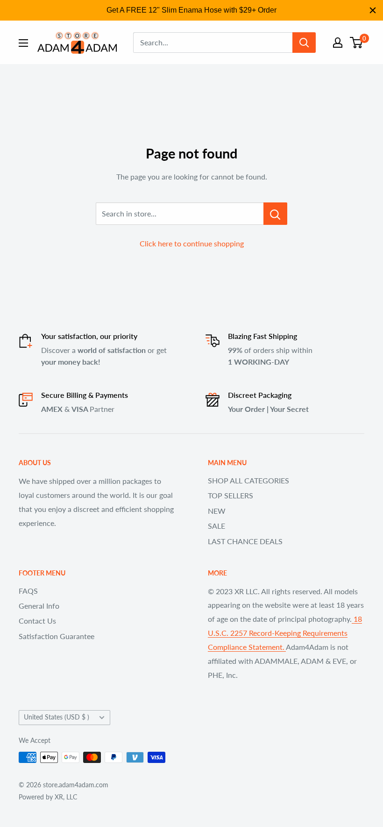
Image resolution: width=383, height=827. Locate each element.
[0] (356, 42)
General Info (39, 605)
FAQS (28, 590)
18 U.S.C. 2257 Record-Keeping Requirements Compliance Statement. (285, 632)
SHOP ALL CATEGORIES (248, 480)
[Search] (304, 42)
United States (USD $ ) (56, 717)
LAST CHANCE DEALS (245, 541)
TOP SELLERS (230, 495)
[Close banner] (372, 10)
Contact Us (37, 620)
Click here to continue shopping (192, 243)
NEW (217, 510)
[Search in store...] (275, 213)
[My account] (337, 42)
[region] (191, 10)
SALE (216, 525)
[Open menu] (23, 43)
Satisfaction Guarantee (56, 636)
